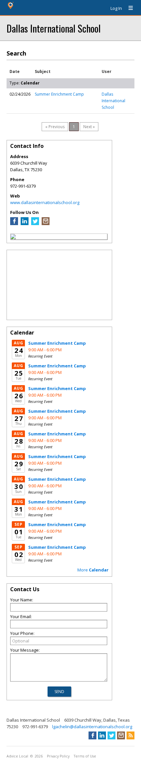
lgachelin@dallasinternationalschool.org (92, 727)
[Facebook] (14, 223)
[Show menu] (128, 8)
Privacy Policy (58, 756)
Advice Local (17, 756)
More (93, 570)
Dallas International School (54, 28)
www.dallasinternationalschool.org (44, 202)
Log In (116, 8)
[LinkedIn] (25, 223)
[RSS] (130, 735)
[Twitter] (35, 223)
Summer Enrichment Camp (59, 94)
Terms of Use (85, 756)
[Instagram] (46, 223)
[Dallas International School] (13, 238)
